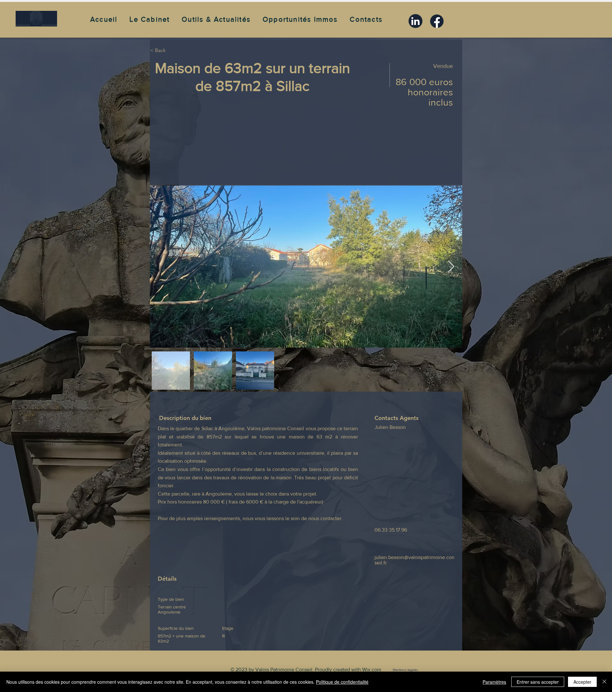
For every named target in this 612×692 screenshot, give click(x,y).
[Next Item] (451, 267)
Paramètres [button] (494, 682)
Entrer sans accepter (538, 682)
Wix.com (371, 669)
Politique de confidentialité (342, 682)
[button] (154, 19)
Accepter (582, 682)
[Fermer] (604, 682)
